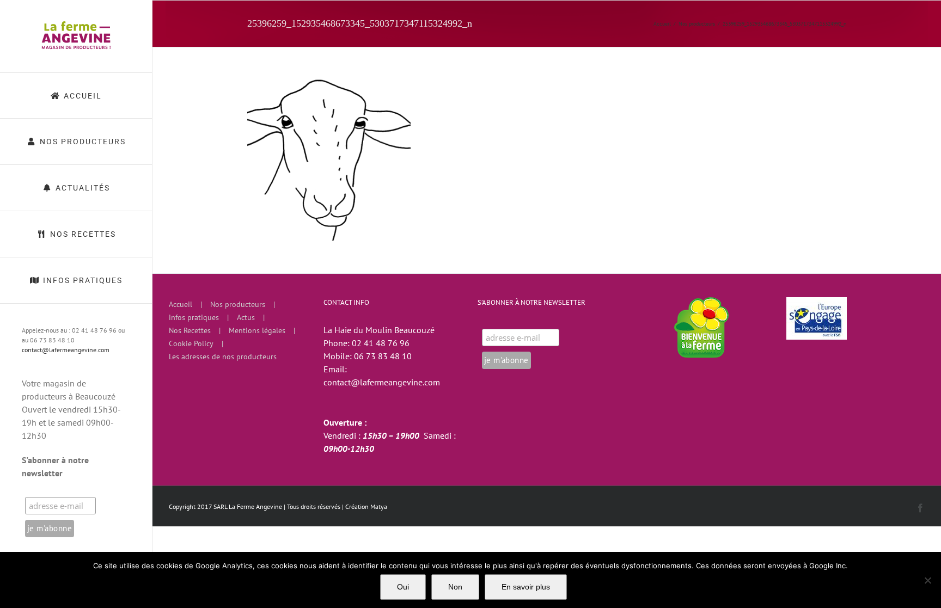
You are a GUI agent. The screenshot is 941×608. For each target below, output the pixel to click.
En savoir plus (526, 586)
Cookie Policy (191, 343)
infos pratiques (194, 317)
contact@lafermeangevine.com (65, 350)
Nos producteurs (237, 304)
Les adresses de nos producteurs (223, 356)
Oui (403, 586)
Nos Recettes (190, 330)
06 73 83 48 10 (383, 356)
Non (455, 586)
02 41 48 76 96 (381, 342)
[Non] (927, 580)
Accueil (180, 304)
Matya (378, 506)
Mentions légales (257, 330)
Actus (246, 317)
